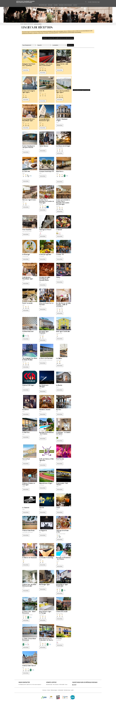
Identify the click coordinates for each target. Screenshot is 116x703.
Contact (48, 690)
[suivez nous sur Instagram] (74, 684)
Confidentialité (60, 690)
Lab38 (72, 690)
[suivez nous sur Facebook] (75, 684)
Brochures (44, 690)
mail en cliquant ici (38, 684)
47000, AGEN (61, 684)
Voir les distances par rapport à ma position (81, 90)
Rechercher (70, 45)
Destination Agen (67, 690)
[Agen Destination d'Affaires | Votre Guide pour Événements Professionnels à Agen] (25, 2)
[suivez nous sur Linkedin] (73, 684)
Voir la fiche (25, 70)
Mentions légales (54, 690)
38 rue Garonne (56, 684)
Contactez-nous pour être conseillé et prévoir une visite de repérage (58, 38)
